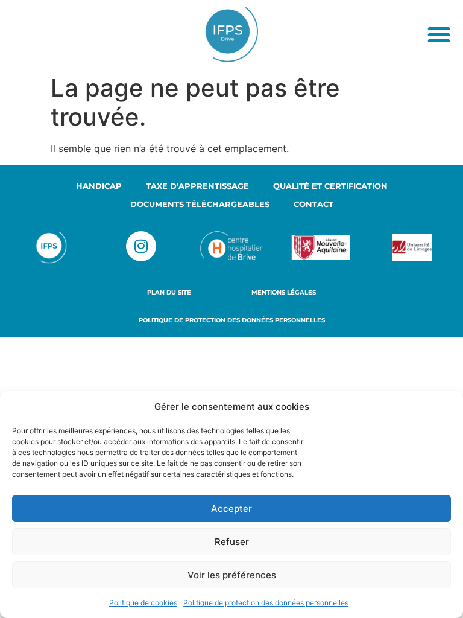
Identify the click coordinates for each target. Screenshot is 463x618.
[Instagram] (141, 246)
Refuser (232, 541)
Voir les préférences (231, 575)
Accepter (231, 508)
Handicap (99, 186)
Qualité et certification (330, 186)
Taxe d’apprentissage (197, 186)
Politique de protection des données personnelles (265, 602)
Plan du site (169, 292)
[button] (439, 34)
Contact (313, 204)
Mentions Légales (283, 292)
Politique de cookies (143, 602)
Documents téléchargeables (199, 204)
